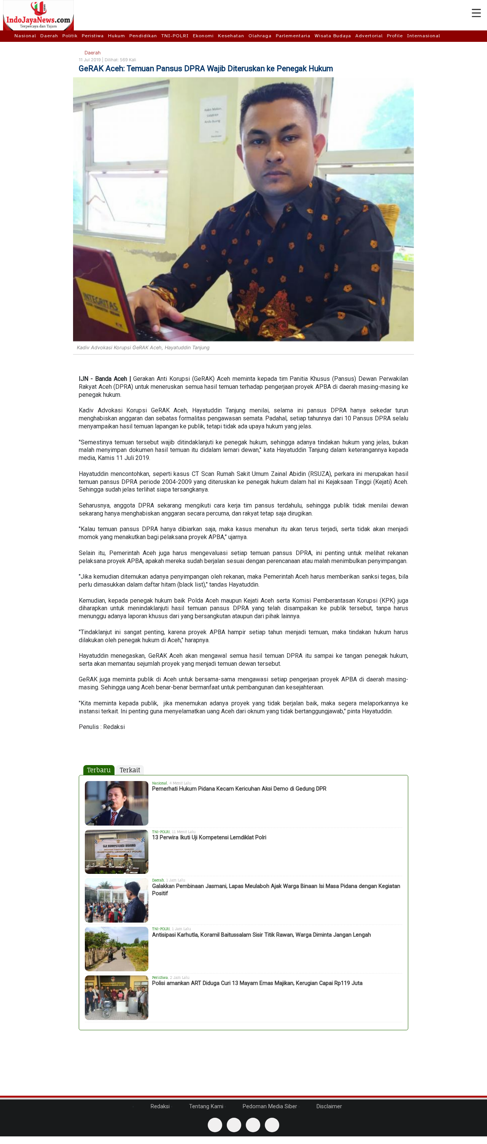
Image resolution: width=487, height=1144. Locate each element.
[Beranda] (8, 36)
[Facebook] (215, 1125)
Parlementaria (293, 36)
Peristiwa (93, 36)
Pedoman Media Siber (269, 1106)
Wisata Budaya (333, 36)
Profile (395, 36)
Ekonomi (203, 36)
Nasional (25, 36)
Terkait (130, 770)
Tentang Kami (205, 1106)
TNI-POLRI (175, 36)
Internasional (423, 36)
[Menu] (476, 13)
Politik (70, 36)
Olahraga (260, 36)
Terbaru (99, 770)
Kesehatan (231, 36)
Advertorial (369, 36)
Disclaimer (328, 1106)
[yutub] (234, 1125)
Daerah (49, 36)
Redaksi (159, 1106)
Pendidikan (143, 36)
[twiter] (253, 1125)
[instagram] (272, 1125)
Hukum (116, 36)
